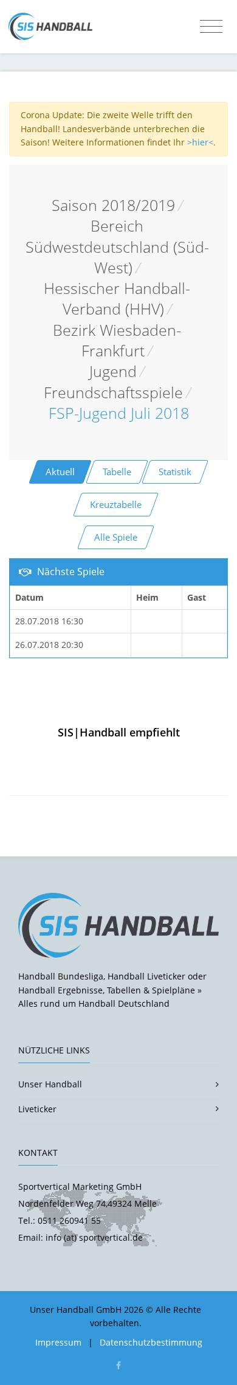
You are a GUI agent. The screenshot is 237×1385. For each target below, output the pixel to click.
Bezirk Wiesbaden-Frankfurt (117, 340)
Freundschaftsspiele (113, 392)
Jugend (113, 371)
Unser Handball (50, 1084)
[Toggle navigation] (211, 26)
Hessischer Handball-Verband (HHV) (117, 298)
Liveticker (37, 1109)
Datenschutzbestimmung (151, 1342)
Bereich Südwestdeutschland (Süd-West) (117, 247)
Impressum (58, 1342)
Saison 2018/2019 (113, 205)
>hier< (200, 142)
